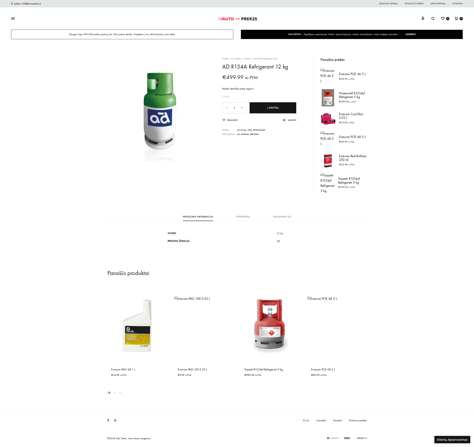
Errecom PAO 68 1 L (123, 369)
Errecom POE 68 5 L (323, 369)
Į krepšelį (272, 107)
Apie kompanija (438, 3)
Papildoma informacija (198, 216)
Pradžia (225, 59)
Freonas (247, 59)
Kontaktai (458, 3)
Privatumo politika (358, 420)
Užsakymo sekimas (388, 3)
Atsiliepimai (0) (282, 216)
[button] (109, 392)
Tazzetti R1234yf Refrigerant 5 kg (263, 369)
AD (278, 241)
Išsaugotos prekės (414, 3)
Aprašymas (243, 216)
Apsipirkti (410, 34)
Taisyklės (337, 420)
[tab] (198, 218)
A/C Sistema (236, 59)
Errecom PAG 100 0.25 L (192, 369)
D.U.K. (306, 420)
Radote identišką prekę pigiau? (237, 88)
